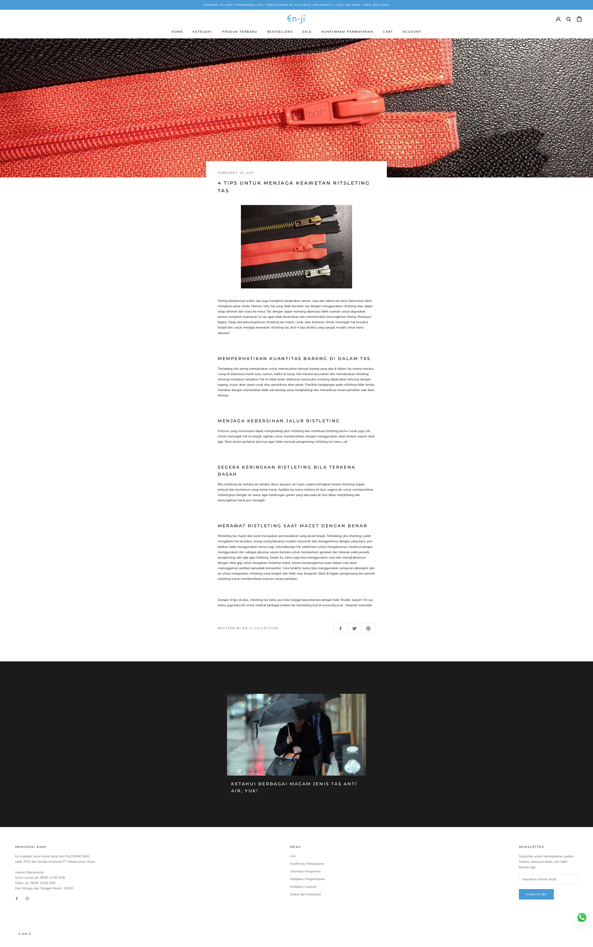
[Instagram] (27, 898)
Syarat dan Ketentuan (305, 894)
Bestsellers (280, 31)
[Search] (568, 18)
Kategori (202, 31)
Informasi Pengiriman (305, 871)
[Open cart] (579, 19)
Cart (388, 31)
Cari (293, 856)
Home (177, 31)
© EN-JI (25, 933)
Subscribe (536, 894)
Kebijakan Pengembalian (307, 879)
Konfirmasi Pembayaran (347, 31)
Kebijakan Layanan (303, 886)
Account (412, 31)
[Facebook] (16, 898)
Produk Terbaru (239, 31)
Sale (307, 31)
